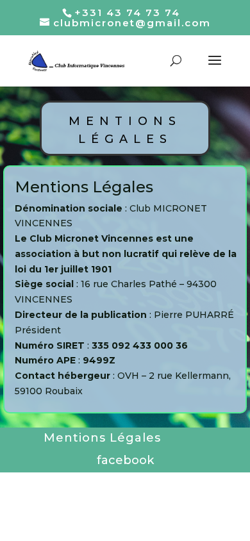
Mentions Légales (102, 438)
